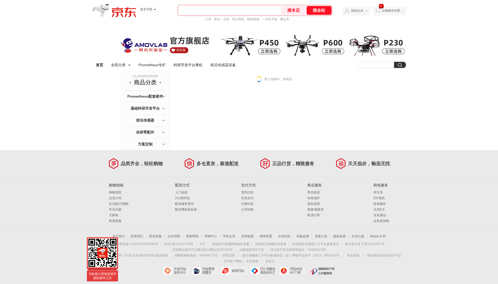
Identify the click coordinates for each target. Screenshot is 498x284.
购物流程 (115, 192)
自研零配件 (145, 132)
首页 (99, 65)
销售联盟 (266, 236)
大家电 (113, 215)
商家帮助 (192, 236)
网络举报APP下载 (292, 271)
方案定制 (145, 144)
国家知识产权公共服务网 (321, 271)
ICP (202, 244)
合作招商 (174, 236)
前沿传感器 (145, 120)
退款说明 (313, 204)
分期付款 (247, 204)
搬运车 (284, 19)
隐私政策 (339, 236)
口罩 (208, 19)
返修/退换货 (315, 209)
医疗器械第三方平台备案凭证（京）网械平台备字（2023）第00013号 (291, 255)
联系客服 (115, 221)
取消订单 (313, 215)
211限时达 (182, 198)
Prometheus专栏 (152, 65)
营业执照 (353, 255)
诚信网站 (234, 271)
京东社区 (284, 236)
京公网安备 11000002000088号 (135, 244)
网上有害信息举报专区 (263, 271)
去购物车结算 (391, 10)
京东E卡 (379, 209)
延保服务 (380, 204)
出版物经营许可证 (251, 250)
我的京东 (357, 10)
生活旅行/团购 (118, 204)
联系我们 (137, 236)
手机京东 (229, 236)
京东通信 (380, 215)
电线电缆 (253, 19)
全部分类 (118, 65)
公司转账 (247, 209)
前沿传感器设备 (223, 65)
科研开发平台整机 (188, 65)
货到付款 (247, 192)
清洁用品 (238, 19)
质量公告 (321, 236)
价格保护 (313, 198)
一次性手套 (270, 19)
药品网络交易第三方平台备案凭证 (315, 244)
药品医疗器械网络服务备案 (230, 244)
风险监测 (302, 236)
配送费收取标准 (186, 209)
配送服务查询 (184, 204)
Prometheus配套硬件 (145, 96)
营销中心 (210, 236)
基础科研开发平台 (145, 108)
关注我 (180, 50)
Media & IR (378, 236)
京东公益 (358, 236)
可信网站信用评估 (176, 271)
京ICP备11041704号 (178, 244)
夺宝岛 (378, 192)
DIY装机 (379, 198)
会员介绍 (115, 198)
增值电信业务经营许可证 (384, 255)
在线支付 (247, 198)
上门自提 (181, 192)
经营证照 (228, 255)
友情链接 (247, 236)
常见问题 (115, 209)
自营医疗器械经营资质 (270, 244)
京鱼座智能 (381, 221)
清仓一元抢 (221, 19)
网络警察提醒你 (205, 271)
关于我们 (118, 236)
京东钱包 (252, 261)
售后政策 (313, 192)
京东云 (270, 261)
